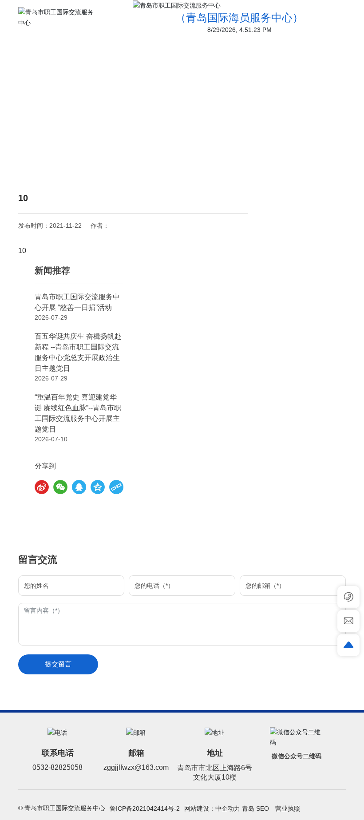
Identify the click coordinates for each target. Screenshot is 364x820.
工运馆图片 (197, 140)
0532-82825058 (57, 767)
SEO (263, 808)
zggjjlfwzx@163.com (136, 767)
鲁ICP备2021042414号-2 (145, 808)
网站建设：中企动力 (212, 808)
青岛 (248, 808)
